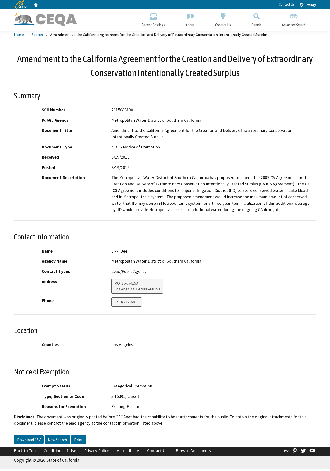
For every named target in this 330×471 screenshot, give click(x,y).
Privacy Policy (96, 450)
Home (19, 34)
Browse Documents (193, 450)
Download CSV (29, 439)
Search (256, 25)
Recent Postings (153, 25)
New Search (57, 439)
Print (78, 439)
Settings (310, 5)
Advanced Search (294, 25)
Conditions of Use (60, 450)
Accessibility (128, 450)
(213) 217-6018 (127, 302)
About (190, 25)
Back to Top (25, 450)
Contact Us (287, 4)
